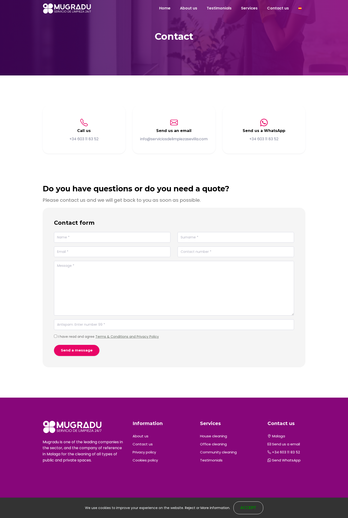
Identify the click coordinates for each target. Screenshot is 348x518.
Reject (190, 507)
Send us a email (285, 444)
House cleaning (213, 436)
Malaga (278, 436)
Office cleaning (213, 444)
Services (249, 8)
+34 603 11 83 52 (285, 452)
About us (188, 8)
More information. (215, 507)
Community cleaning (218, 452)
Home (164, 8)
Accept (248, 507)
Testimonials (219, 8)
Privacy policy (144, 452)
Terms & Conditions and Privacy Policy (127, 336)
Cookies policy (145, 460)
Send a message (77, 350)
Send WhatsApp (286, 460)
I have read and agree (108, 336)
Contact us (278, 8)
